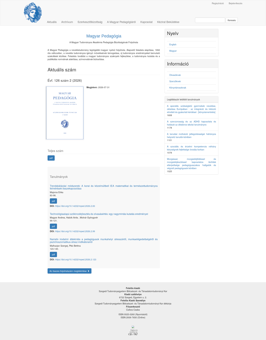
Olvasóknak (175, 74)
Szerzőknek (175, 81)
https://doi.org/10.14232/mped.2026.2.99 (75, 231)
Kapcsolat (146, 22)
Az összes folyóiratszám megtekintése (68, 270)
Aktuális (52, 22)
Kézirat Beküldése (168, 22)
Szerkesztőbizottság (90, 22)
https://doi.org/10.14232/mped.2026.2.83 (75, 205)
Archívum (67, 22)
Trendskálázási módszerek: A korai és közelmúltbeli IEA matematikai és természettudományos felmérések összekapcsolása (104, 187)
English (172, 44)
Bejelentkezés (235, 3)
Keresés (232, 20)
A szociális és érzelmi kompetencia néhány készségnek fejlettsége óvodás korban (191, 148)
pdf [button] (51, 158)
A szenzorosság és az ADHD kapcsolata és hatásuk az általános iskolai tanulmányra (191, 123)
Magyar (173, 50)
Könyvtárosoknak (177, 87)
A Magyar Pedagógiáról (121, 22)
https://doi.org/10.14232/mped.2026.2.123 (75, 259)
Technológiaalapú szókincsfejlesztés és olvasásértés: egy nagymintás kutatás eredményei (99, 214)
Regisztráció (218, 3)
